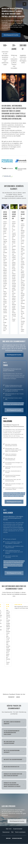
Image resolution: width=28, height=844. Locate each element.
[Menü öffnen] (24, 4)
